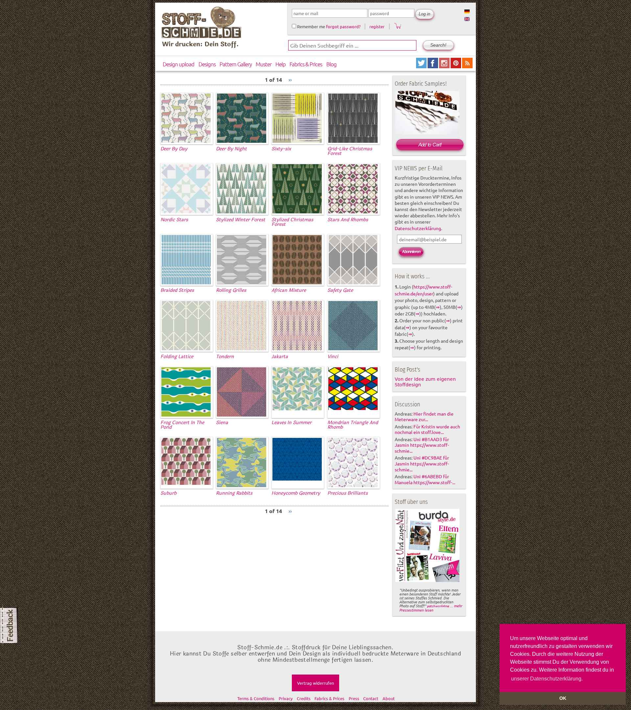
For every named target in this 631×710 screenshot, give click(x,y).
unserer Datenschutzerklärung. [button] (547, 678)
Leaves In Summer (291, 422)
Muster (263, 64)
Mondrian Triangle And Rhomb (352, 425)
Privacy (285, 698)
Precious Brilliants (347, 493)
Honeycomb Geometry (295, 493)
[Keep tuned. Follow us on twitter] (422, 65)
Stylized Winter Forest (240, 220)
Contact (370, 698)
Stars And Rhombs (347, 220)
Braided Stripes (177, 290)
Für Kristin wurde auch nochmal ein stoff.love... (427, 429)
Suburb (168, 493)
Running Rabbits (234, 493)
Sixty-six (281, 149)
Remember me (310, 26)
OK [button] (562, 698)
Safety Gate (340, 290)
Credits (304, 698)
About (389, 698)
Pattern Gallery (236, 64)
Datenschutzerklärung (418, 228)
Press (354, 698)
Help (280, 64)
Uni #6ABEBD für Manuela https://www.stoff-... (425, 479)
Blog (331, 64)
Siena (222, 422)
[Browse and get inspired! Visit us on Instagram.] (445, 65)
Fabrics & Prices (306, 64)
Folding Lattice (176, 356)
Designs (207, 64)
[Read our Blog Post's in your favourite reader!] (467, 65)
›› (290, 79)
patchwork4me (438, 605)
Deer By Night (231, 149)
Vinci (332, 356)
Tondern (225, 356)
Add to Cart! (429, 144)
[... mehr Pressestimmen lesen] (427, 581)
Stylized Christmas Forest (292, 222)
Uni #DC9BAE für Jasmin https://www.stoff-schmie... (422, 463)
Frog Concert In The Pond (182, 425)
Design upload (178, 64)
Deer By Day (173, 149)
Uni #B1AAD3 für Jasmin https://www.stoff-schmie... (422, 445)
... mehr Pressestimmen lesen (430, 608)
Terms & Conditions (255, 698)
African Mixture (288, 290)
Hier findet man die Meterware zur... (424, 416)
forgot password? (343, 26)
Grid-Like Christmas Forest (349, 151)
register (377, 26)
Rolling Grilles (231, 290)
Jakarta (279, 356)
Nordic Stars (174, 220)
